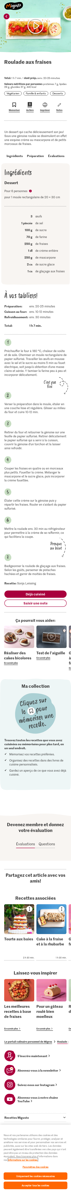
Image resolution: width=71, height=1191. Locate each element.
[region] (35, 1158)
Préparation (35, 156)
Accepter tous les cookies (35, 1185)
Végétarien (13, 93)
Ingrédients (15, 156)
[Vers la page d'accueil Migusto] (13, 4)
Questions (47, 844)
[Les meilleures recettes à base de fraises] (19, 1005)
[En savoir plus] (19, 657)
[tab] (35, 1117)
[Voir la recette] (19, 932)
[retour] (6, 16)
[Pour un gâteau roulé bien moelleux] (51, 1005)
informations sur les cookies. (23, 1160)
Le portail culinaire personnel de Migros (28, 1041)
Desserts (57, 93)
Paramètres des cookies (35, 1167)
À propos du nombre (30, 191)
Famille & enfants (36, 93)
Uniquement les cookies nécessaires (35, 1176)
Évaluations (56, 156)
